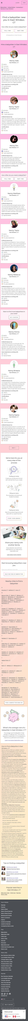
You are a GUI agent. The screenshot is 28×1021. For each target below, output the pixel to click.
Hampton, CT (19, 652)
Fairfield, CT (5, 638)
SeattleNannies (5, 991)
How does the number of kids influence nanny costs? (14, 880)
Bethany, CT (20, 595)
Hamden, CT (12, 652)
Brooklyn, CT (17, 601)
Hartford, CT (5, 653)
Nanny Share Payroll (6, 913)
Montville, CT (5, 682)
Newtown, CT (14, 694)
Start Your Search (14, 518)
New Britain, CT (14, 687)
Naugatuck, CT (5, 687)
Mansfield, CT (21, 677)
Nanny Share (4, 909)
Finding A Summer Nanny (13, 869)
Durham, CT (19, 621)
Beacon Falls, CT (6, 595)
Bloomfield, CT (20, 597)
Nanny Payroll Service (6, 911)
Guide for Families (6, 921)
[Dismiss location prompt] (24, 1011)
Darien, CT (19, 620)
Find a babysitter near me (14, 702)
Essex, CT (10, 633)
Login (17, 2)
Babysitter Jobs (5, 893)
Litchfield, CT (5, 672)
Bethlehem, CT (12, 597)
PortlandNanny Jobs (6, 963)
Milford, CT (14, 680)
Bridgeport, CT (5, 600)
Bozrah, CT (11, 598)
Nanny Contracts (5, 917)
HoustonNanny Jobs (6, 965)
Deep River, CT (5, 621)
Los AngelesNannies (6, 978)
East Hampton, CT (16, 628)
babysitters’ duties (19, 784)
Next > (14, 447)
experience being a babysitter (17, 814)
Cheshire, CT (22, 610)
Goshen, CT (22, 643)
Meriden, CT (14, 679)
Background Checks (6, 915)
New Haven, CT (16, 690)
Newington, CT (5, 692)
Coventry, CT (21, 613)
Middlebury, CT (22, 679)
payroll (19, 754)
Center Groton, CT (6, 610)
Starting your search (11, 867)
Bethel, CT (4, 597)
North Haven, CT (6, 697)
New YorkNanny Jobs (7, 961)
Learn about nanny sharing (14, 554)
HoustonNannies (5, 986)
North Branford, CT (6, 695)
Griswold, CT (19, 645)
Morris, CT (12, 682)
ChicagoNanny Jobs (6, 959)
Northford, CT (15, 695)
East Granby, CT (13, 626)
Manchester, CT (13, 677)
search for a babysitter (19, 759)
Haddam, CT (5, 652)
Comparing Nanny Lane (7, 926)
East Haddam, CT (6, 628)
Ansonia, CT (5, 590)
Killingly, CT (10, 665)
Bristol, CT (12, 600)
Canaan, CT (5, 608)
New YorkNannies (6, 982)
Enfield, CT (4, 633)
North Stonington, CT (16, 697)
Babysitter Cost (5, 944)
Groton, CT (4, 646)
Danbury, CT (5, 620)
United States (11, 7)
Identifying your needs (12, 872)
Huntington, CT (6, 655)
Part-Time (20, 30)
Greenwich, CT (11, 645)
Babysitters (4, 7)
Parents (3, 907)
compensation (15, 850)
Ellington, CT (19, 631)
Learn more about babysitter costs (14, 740)
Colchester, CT (19, 611)
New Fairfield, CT (15, 689)
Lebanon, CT (5, 670)
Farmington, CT (13, 638)
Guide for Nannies (5, 923)
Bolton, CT (4, 598)
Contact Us (4, 995)
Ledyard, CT (12, 670)
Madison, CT (5, 677)
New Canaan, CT (6, 689)
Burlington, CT (5, 603)
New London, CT (14, 692)
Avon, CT (18, 590)
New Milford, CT (6, 694)
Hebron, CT (20, 653)
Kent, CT (4, 665)
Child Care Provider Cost (7, 947)
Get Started (14, 317)
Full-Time (7, 30)
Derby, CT (12, 621)
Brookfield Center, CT (7, 601)
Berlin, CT (13, 595)
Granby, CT (4, 645)
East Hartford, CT (6, 630)
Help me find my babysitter (14, 574)
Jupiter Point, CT (6, 660)
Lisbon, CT (19, 670)
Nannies (18, 893)
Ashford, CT (12, 590)
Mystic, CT (18, 682)
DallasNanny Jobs (6, 967)
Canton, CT (20, 608)
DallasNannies (5, 988)
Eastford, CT (5, 626)
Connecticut (19, 7)
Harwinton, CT (12, 653)
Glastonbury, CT (14, 643)
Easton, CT (13, 631)
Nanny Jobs (4, 894)
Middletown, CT (6, 680)
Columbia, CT (13, 613)
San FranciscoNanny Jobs (8, 955)
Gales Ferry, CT (5, 643)
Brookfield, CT (20, 600)
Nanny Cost (4, 949)
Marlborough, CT (6, 679)
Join (24, 2)
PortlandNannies (5, 984)
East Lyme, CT (5, 631)
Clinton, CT (11, 611)
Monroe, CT (21, 680)
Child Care (13, 893)
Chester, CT (5, 611)
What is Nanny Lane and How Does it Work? (16, 874)
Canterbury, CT (12, 608)
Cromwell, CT (5, 614)
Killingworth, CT (18, 665)
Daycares (3, 942)
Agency (3, 919)
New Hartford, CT (6, 690)
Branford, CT (17, 598)
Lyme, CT (11, 672)
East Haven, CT (16, 630)
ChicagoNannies (5, 980)
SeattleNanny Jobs (6, 970)
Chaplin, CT (15, 610)
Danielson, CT (12, 620)
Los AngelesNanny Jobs (7, 957)
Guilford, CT (11, 646)
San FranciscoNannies (7, 976)
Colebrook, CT (5, 613)
